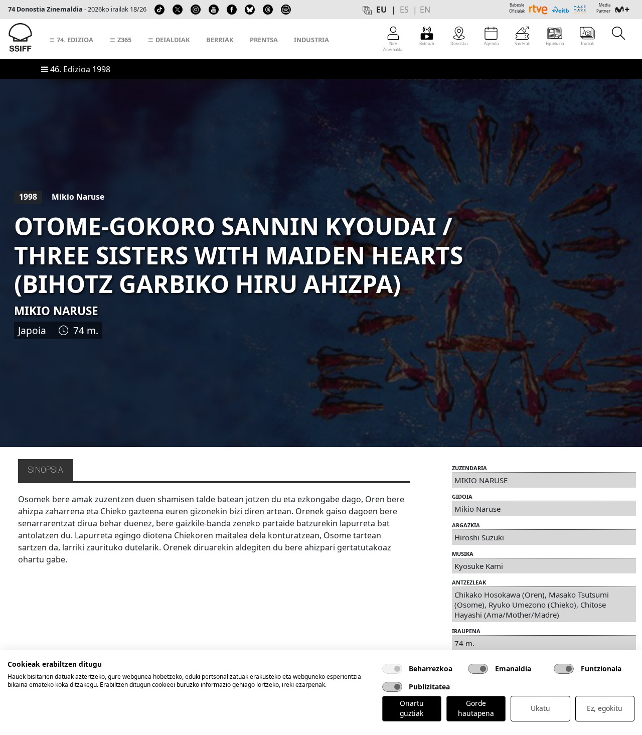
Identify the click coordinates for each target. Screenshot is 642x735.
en (425, 9)
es (404, 9)
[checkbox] (392, 669)
